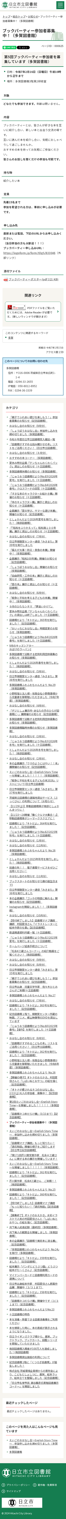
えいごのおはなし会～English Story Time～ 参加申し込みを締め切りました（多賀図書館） (33, 1134)
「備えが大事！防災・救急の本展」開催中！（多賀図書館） (32, 551)
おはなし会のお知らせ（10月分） (28, 915)
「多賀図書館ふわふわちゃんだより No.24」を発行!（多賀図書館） (34, 1251)
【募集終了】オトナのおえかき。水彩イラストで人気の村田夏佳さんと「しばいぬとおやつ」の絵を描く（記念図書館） (33, 1218)
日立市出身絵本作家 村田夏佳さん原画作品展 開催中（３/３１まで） (33, 1285)
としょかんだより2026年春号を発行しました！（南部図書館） (34, 664)
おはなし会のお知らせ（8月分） (27, 964)
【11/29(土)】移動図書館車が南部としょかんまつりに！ (34, 807)
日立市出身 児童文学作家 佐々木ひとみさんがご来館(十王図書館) (33, 988)
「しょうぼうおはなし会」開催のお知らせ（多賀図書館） (33, 568)
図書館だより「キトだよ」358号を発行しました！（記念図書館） (33, 1293)
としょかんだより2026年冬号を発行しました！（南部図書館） (34, 751)
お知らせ (33, 16)
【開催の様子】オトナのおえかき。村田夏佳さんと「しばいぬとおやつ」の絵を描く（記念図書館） (33, 1080)
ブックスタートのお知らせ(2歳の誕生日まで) (33, 883)
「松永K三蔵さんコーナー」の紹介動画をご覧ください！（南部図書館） (34, 952)
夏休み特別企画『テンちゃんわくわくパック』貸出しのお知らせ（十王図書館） (33, 464)
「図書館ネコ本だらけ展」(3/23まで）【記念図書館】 (33, 1115)
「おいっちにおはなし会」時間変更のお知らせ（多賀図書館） (33, 630)
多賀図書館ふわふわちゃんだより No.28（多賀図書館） (32, 852)
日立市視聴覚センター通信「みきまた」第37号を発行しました (33, 790)
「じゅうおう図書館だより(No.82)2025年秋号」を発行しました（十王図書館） (33, 833)
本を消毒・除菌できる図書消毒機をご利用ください (33, 1321)
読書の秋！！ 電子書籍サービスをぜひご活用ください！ (33, 869)
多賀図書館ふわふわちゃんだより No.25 (32, 1189)
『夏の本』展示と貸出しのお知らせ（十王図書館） (33, 586)
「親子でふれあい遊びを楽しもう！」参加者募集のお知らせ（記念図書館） (33, 418)
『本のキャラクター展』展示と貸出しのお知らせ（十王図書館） (33, 503)
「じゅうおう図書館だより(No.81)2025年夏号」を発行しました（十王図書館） (33, 939)
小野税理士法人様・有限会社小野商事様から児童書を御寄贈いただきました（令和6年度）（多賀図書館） (34, 1063)
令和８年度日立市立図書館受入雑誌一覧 (32, 439)
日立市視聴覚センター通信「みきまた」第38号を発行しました (33, 678)
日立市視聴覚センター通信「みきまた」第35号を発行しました (33, 971)
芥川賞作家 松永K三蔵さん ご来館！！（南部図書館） (33, 1182)
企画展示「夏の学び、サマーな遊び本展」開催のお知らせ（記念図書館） (33, 512)
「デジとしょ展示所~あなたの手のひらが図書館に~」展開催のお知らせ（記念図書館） (34, 712)
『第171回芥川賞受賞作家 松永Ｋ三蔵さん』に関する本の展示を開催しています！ (33, 1156)
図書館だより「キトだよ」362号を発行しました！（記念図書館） (33, 1053)
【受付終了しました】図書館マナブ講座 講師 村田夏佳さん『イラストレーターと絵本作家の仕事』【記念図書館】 (33, 923)
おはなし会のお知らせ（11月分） (28, 876)
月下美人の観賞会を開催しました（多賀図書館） (33, 1234)
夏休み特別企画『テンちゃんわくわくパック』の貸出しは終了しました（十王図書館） (34, 613)
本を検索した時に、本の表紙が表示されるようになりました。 (33, 1329)
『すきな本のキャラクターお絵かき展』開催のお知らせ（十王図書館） (33, 495)
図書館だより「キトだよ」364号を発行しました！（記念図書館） (33, 825)
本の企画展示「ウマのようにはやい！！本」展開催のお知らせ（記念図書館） (34, 765)
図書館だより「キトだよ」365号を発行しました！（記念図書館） (33, 621)
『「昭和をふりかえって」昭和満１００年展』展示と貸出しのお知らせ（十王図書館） (34, 529)
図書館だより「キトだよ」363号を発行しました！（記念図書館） (33, 1007)
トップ (6, 16)
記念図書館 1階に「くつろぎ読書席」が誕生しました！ (33, 1363)
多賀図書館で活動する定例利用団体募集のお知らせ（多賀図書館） (33, 655)
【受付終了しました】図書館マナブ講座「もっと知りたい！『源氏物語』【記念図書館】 (34, 1206)
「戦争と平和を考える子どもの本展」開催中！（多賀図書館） (33, 599)
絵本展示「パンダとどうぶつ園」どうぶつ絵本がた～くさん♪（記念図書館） (33, 1268)
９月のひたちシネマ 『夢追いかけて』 (31, 606)
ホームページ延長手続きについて (28, 946)
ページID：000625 (52, 46)
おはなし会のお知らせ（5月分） (27, 671)
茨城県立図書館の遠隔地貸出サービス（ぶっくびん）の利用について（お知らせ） (33, 799)
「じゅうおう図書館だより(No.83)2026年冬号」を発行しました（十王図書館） (33, 742)
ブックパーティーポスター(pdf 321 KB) (34, 279)
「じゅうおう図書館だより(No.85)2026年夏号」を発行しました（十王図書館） (33, 478)
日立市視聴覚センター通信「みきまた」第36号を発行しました (33, 891)
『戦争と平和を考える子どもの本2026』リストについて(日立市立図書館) (34, 782)
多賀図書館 (15, 1452)
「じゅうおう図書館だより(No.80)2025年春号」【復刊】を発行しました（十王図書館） (33, 1029)
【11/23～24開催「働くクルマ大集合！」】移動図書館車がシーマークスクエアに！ (34, 816)
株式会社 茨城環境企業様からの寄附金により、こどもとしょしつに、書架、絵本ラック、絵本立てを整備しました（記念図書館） (34, 1374)
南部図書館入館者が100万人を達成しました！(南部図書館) (33, 1350)
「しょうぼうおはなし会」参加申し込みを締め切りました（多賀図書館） (33, 432)
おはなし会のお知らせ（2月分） (27, 758)
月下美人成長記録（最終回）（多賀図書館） (34, 1227)
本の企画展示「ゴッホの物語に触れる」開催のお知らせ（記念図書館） (33, 900)
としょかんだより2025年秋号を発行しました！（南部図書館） (34, 860)
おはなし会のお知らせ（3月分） (27, 736)
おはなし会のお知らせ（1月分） (27, 840)
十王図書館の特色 (19, 1314)
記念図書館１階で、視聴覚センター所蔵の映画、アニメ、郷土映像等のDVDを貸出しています (33, 1017)
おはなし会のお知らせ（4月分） (27, 705)
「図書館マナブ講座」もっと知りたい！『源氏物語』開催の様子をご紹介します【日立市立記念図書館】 (32, 1146)
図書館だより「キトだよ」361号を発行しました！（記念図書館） (33, 1174)
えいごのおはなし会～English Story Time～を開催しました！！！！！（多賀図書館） (34, 773)
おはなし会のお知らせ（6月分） (27, 592)
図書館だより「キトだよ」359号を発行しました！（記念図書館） (33, 1259)
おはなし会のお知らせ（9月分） (27, 426)
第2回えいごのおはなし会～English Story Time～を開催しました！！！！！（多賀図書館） (34, 1105)
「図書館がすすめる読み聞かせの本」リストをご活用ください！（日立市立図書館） (33, 446)
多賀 (10, 337)
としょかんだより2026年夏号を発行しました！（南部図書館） (34, 521)
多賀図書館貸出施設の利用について (29, 1357)
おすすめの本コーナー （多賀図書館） (31, 458)
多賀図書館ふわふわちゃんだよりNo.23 (31, 1309)
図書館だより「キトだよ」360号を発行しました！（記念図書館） (33, 1196)
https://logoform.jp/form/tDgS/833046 (29, 253)
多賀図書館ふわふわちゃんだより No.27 (32, 995)
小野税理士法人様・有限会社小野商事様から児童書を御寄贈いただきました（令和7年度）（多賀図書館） (34, 697)
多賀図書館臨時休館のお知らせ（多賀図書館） (33, 729)
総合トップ (19, 16)
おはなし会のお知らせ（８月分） (28, 453)
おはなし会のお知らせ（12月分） (28, 845)
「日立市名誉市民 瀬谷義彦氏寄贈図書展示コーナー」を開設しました (34, 1384)
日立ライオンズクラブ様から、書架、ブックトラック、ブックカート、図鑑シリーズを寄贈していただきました (33, 1339)
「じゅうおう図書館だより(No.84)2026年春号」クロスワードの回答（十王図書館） (33, 486)
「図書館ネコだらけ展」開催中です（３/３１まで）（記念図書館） (34, 1302)
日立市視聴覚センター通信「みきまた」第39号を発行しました (33, 543)
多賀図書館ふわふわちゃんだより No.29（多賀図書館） (32, 686)
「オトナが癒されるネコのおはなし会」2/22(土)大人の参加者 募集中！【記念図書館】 (33, 1093)
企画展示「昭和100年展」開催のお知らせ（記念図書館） (33, 560)
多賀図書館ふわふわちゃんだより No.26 (32, 1072)
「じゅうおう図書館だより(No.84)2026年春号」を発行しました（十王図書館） (33, 638)
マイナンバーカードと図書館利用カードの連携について (33, 1276)
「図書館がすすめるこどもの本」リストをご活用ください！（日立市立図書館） (33, 1045)
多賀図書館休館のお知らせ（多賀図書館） (33, 471)
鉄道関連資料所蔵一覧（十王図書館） (30, 932)
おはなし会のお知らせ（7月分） (27, 536)
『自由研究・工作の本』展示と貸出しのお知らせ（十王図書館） (33, 577)
